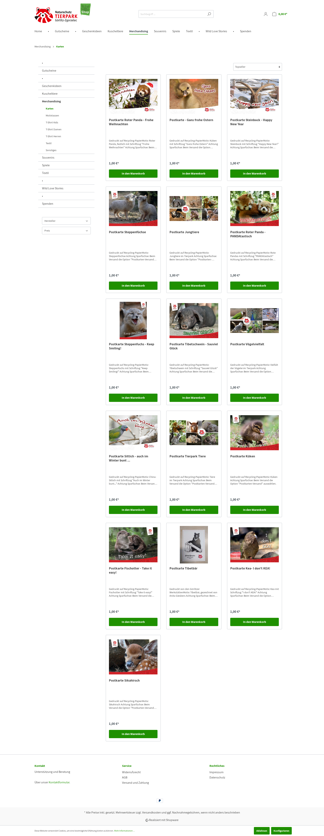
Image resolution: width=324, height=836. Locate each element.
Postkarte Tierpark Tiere (188, 456)
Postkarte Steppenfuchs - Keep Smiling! (131, 346)
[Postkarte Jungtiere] (194, 208)
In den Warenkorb (133, 173)
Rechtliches (216, 766)
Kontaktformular (59, 782)
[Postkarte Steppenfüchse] (133, 208)
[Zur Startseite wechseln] (62, 13)
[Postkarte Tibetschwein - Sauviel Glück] (194, 320)
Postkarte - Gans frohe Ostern (191, 120)
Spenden (47, 204)
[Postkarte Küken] (254, 432)
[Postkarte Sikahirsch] (133, 657)
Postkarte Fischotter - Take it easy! (130, 570)
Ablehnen (261, 830)
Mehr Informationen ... (124, 830)
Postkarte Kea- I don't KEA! (250, 568)
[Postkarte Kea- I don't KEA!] (254, 544)
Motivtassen (52, 115)
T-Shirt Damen (54, 129)
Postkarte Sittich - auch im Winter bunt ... (128, 458)
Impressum (216, 772)
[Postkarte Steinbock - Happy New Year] (254, 96)
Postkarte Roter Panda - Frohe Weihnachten (131, 122)
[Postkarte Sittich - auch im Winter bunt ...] (133, 432)
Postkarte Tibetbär (183, 568)
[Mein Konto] (265, 14)
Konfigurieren (281, 830)
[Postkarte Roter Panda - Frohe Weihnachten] (133, 96)
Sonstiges (51, 150)
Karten (49, 108)
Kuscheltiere (50, 94)
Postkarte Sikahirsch (124, 680)
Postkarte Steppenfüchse (127, 232)
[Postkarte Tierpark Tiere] (194, 432)
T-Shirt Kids (52, 122)
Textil (49, 143)
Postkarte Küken (242, 456)
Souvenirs (48, 158)
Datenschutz (217, 777)
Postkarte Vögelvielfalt (247, 344)
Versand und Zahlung (135, 783)
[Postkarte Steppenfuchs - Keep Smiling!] (133, 320)
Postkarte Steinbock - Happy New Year (251, 122)
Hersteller (50, 220)
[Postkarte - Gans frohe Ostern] (194, 96)
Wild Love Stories (52, 188)
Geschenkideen (52, 86)
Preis (47, 230)
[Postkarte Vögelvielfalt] (254, 320)
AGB (124, 777)
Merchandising (51, 101)
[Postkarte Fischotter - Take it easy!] (133, 544)
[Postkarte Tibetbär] (194, 544)
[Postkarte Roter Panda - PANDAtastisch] (254, 208)
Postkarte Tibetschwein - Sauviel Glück (194, 346)
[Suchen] (209, 14)
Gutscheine (49, 71)
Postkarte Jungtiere (184, 232)
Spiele (46, 165)
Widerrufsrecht (131, 772)
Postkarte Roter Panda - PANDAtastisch (248, 234)
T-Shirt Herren (53, 136)
